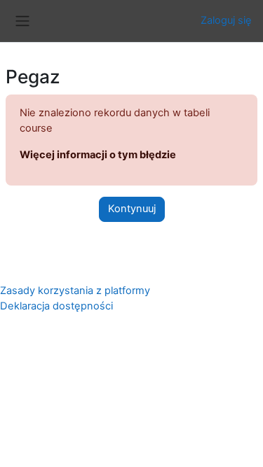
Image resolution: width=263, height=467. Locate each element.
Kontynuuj (132, 208)
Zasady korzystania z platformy (75, 290)
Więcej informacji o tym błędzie (98, 154)
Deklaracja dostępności (56, 306)
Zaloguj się (226, 20)
